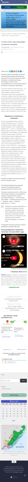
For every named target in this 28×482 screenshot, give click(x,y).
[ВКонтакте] (12, 71)
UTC (14, 125)
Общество (5, 35)
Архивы (3, 386)
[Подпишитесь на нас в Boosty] (3, 475)
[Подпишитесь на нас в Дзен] (17, 475)
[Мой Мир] (21, 71)
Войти (2, 374)
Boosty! (7, 7)
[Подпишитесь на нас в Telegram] (7, 475)
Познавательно (14, 35)
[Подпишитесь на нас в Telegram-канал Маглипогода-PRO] (5, 475)
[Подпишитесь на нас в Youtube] (23, 475)
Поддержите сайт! (14, 287)
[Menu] (26, 2)
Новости (10, 33)
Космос (3, 33)
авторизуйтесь (23, 349)
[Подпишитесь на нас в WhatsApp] (21, 475)
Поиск (23, 380)
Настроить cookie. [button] (18, 472)
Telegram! (20, 7)
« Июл (13, 420)
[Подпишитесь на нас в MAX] (9, 475)
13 (12, 321)
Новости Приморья (19, 33)
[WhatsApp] (19, 71)
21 (17, 413)
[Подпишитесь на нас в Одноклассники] (13, 475)
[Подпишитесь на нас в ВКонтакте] (11, 475)
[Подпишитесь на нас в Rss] (25, 475)
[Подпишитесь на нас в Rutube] (15, 475)
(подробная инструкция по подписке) (14, 9)
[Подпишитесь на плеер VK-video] (19, 475)
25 (6, 416)
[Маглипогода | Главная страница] (6, 2)
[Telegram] (16, 71)
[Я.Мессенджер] (10, 71)
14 (17, 411)
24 (3, 416)
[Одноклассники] (14, 71)
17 (3, 413)
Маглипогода (5, 47)
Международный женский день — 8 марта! (19, 329)
